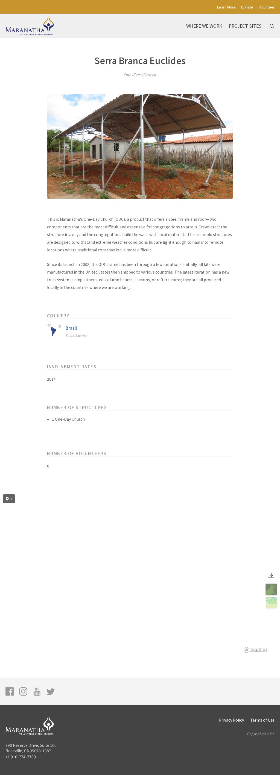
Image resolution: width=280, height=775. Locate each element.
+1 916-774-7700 (20, 756)
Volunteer (267, 7)
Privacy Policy (231, 720)
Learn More (226, 7)
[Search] (272, 26)
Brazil (71, 328)
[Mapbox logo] (255, 650)
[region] (140, 574)
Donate (247, 7)
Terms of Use (262, 720)
